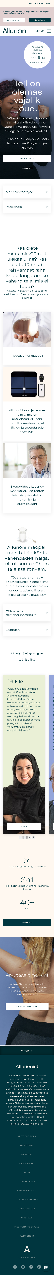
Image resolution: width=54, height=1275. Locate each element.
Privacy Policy (27, 1191)
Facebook (15, 1267)
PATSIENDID (27, 1236)
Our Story (27, 1145)
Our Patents (27, 1181)
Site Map (27, 1218)
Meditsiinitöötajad (26, 1227)
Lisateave (27, 168)
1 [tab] (20, 837)
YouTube (23, 1267)
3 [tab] (29, 837)
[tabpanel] (24, 754)
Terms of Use (27, 1209)
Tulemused (27, 158)
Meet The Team (27, 1136)
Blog (27, 1172)
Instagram (31, 1267)
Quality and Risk (27, 1200)
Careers (27, 1154)
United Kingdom (39, 3)
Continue (39, 20)
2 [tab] (24, 837)
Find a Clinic (27, 1163)
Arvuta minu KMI (27, 1006)
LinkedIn (39, 1267)
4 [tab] (33, 837)
